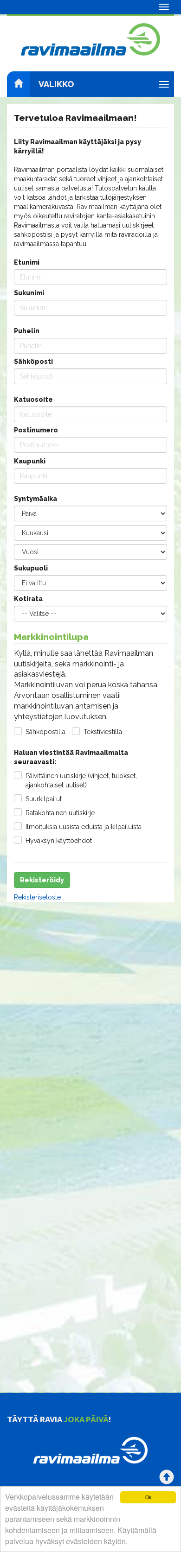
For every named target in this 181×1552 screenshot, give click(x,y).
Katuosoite (33, 399)
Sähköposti (33, 361)
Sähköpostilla (45, 731)
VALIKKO (56, 84)
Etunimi (26, 262)
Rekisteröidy (42, 880)
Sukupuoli (31, 568)
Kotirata (28, 598)
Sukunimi (29, 293)
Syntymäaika (35, 498)
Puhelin (26, 331)
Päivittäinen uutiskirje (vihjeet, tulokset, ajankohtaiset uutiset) (81, 780)
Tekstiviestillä (103, 731)
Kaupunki (29, 461)
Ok (148, 1497)
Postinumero (36, 430)
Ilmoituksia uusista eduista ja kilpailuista (84, 826)
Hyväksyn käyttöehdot (59, 840)
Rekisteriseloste (37, 897)
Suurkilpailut (44, 799)
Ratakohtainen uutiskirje (60, 813)
